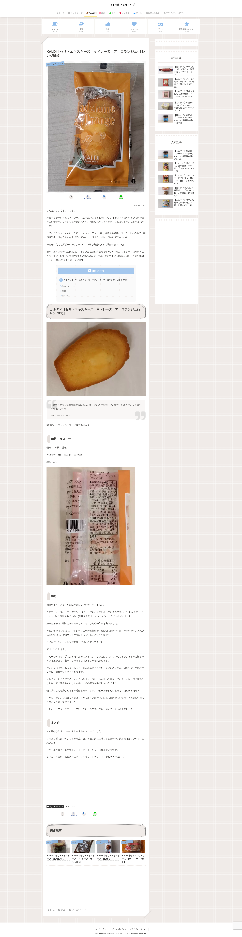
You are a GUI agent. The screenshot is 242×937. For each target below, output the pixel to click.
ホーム (97, 929)
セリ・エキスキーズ (56, 807)
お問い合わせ (121, 929)
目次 (94, 270)
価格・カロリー (68, 286)
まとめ (65, 295)
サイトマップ (108, 929)
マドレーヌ (71, 807)
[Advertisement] (96, 783)
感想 (64, 291)
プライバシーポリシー (138, 929)
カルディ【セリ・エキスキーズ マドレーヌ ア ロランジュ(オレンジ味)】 (96, 280)
